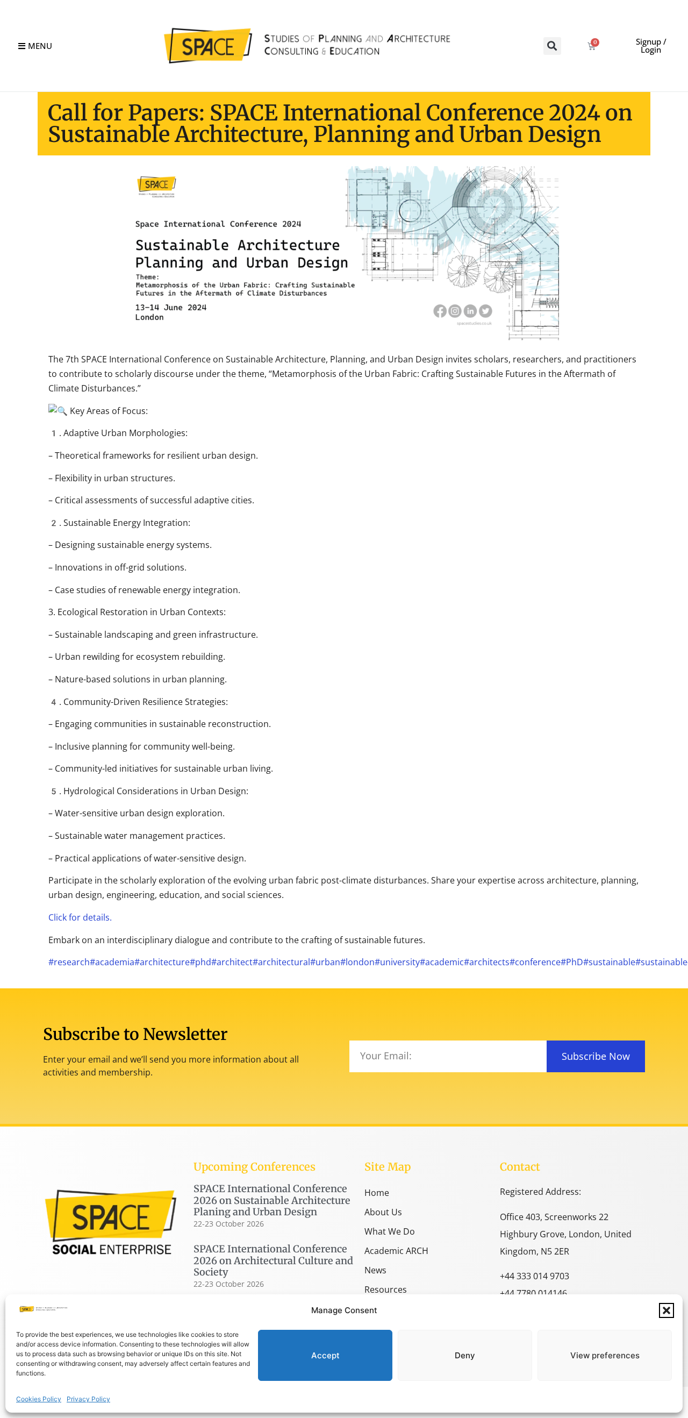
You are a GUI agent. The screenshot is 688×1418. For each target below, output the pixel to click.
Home (376, 1193)
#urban (325, 962)
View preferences (605, 1355)
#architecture (162, 962)
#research (69, 962)
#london (357, 962)
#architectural (281, 962)
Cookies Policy (38, 1399)
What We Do (389, 1231)
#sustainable (609, 962)
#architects (487, 962)
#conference (535, 962)
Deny (465, 1355)
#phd (200, 962)
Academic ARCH (396, 1251)
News (375, 1270)
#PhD (572, 962)
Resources (385, 1289)
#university (397, 962)
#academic (442, 962)
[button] (666, 1310)
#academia (112, 962)
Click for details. (80, 917)
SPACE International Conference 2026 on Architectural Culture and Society (273, 1260)
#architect (232, 962)
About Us (383, 1212)
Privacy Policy (88, 1399)
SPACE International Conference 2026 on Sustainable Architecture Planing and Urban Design (272, 1200)
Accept (325, 1355)
